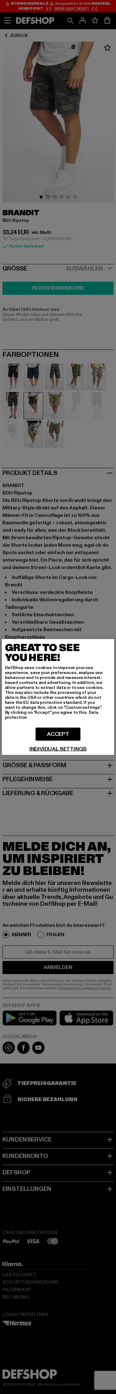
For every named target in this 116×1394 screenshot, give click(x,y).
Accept (58, 734)
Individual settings (58, 749)
